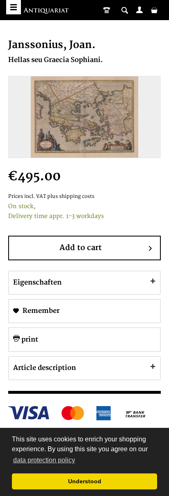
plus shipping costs (70, 196)
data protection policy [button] (44, 460)
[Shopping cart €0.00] (154, 10)
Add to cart (80, 248)
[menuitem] (139, 10)
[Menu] (13, 7)
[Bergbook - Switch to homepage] (47, 11)
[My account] (139, 10)
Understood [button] (84, 481)
